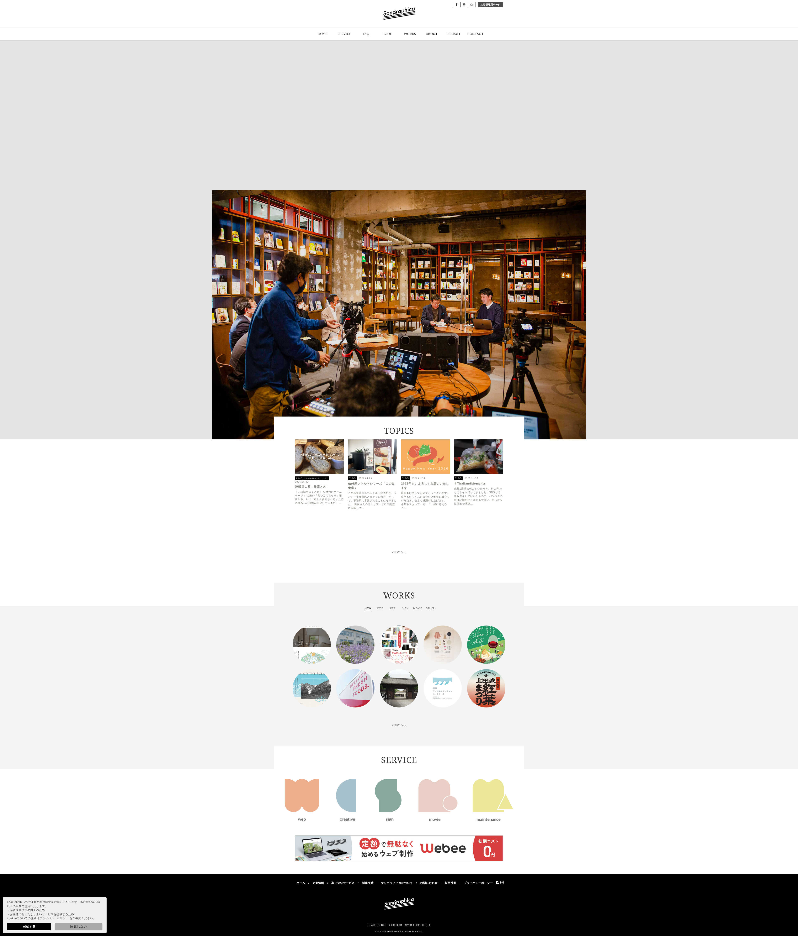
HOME (323, 34)
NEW (368, 608)
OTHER (430, 608)
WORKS (410, 34)
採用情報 (451, 882)
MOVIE (417, 608)
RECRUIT (454, 34)
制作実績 (368, 882)
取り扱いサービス (343, 882)
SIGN (405, 608)
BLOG (388, 34)
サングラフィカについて (397, 882)
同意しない (78, 926)
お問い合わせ (429, 882)
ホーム (301, 882)
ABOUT (432, 34)
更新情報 (318, 882)
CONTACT (475, 34)
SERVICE (344, 34)
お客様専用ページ (490, 4)
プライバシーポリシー (54, 918)
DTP (392, 608)
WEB (380, 608)
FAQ (366, 34)
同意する (29, 926)
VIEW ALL (399, 552)
